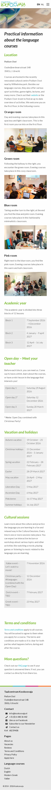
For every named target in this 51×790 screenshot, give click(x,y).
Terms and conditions (13, 629)
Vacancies (8, 744)
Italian (7, 778)
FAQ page (22, 665)
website (34, 95)
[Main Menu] (47, 4)
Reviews (8, 747)
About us (8, 741)
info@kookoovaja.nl (18, 713)
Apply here (9, 758)
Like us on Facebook (18, 720)
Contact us (14, 727)
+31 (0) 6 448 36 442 (18, 717)
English (7, 772)
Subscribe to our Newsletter (22, 723)
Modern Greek (11, 775)
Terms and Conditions (14, 751)
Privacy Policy (10, 754)
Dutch (7, 768)
